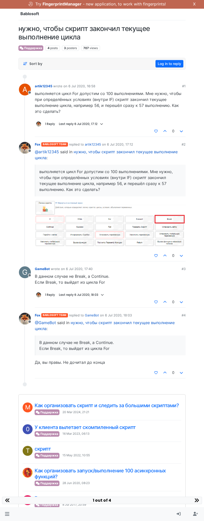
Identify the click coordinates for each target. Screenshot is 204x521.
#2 (184, 144)
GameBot (42, 269)
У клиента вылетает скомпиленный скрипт (85, 427)
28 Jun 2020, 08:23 (76, 483)
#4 (184, 315)
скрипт (43, 449)
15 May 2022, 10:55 (76, 455)
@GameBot (45, 322)
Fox (37, 144)
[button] (7, 514)
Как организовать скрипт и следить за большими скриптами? (107, 405)
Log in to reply (169, 63)
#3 (184, 269)
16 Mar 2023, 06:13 (76, 433)
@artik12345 (47, 151)
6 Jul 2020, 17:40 (79, 269)
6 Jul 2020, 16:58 (81, 86)
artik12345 (43, 86)
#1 (184, 86)
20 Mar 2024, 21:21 (75, 412)
